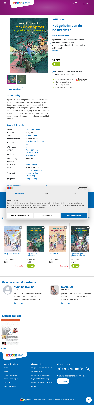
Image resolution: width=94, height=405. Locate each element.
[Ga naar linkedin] (70, 369)
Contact (33, 386)
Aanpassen (46, 215)
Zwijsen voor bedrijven (11, 379)
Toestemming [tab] (19, 193)
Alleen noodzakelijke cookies (20, 215)
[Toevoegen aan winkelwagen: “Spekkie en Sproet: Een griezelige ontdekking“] (75, 266)
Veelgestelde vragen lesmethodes (41, 368)
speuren (29, 173)
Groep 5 (29, 178)
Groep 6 (36, 178)
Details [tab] (47, 193)
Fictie (36, 153)
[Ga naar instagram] (82, 369)
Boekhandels (7, 382)
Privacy (50, 400)
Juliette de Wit (31, 164)
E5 (26, 147)
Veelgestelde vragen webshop (40, 375)
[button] (48, 43)
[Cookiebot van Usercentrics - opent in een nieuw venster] (79, 188)
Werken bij (7, 371)
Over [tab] (74, 193)
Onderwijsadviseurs (10, 386)
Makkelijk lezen (32, 155)
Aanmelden (62, 381)
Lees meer (56, 50)
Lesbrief (3, 348)
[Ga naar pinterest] (64, 369)
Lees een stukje (15, 89)
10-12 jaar (29, 141)
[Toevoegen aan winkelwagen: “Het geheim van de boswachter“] (31, 266)
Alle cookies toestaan (74, 215)
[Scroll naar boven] (89, 400)
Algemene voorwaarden (39, 400)
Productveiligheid (14, 185)
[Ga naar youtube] (76, 369)
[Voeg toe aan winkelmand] (56, 64)
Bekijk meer (18, 303)
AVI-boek (29, 153)
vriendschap (30, 175)
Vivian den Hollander (34, 150)
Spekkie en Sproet (33, 129)
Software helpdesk (37, 371)
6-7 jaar (37, 141)
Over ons (6, 368)
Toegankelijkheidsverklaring (40, 379)
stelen (35, 173)
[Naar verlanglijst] (76, 2)
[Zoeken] (73, 2)
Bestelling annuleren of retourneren (42, 382)
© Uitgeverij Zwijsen (68, 400)
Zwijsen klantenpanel (10, 375)
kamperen (38, 170)
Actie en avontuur (33, 135)
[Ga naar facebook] (59, 369)
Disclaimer (57, 400)
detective (29, 170)
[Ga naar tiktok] (88, 369)
